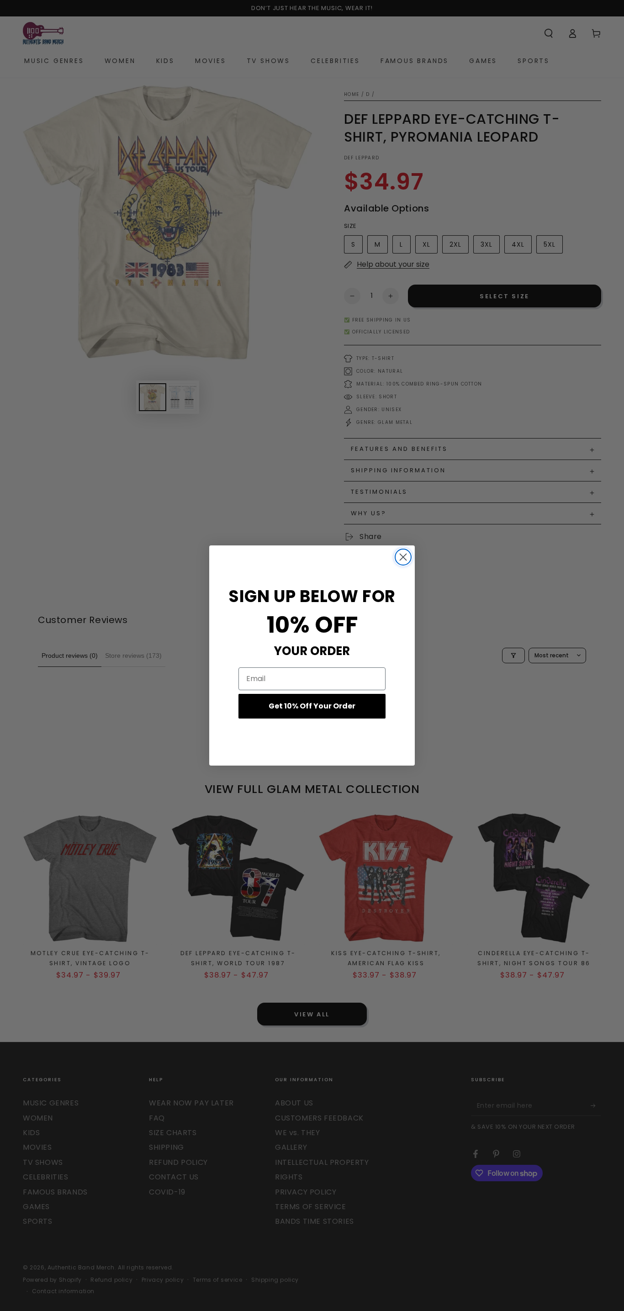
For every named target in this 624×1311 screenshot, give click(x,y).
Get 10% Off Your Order (312, 706)
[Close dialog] (403, 557)
